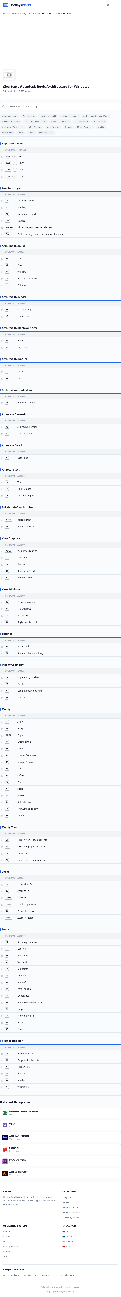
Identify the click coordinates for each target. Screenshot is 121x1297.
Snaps (31, 132)
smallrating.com (30, 1275)
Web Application (10, 1246)
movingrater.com (49, 1275)
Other (6, 1256)
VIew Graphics (35, 127)
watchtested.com (11, 1275)
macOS (6, 1236)
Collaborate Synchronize (13, 127)
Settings (68, 127)
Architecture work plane (35, 121)
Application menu (9, 116)
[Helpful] (1, 156)
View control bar (46, 132)
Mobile (6, 1251)
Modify (101, 127)
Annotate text (99, 121)
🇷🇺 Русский (67, 1236)
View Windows (53, 127)
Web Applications (70, 1207)
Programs (67, 1197)
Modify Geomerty (84, 127)
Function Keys (29, 116)
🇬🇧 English (67, 1231)
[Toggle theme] (108, 5)
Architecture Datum (11, 121)
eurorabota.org (67, 1275)
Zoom (20, 132)
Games (65, 1202)
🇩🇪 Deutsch (67, 1246)
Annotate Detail (81, 121)
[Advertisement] (60, 45)
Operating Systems (71, 1217)
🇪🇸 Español (67, 1241)
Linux (5, 1241)
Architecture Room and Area (95, 116)
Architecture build (48, 116)
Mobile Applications (71, 1212)
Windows (7, 1231)
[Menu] (115, 5)
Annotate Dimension (60, 121)
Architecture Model (69, 116)
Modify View (7, 132)
